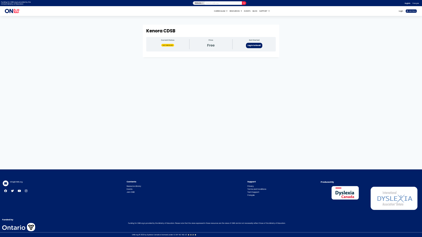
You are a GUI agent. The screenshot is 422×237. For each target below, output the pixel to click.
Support (263, 11)
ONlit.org (135, 235)
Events (247, 11)
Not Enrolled (168, 45)
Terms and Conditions (256, 189)
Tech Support (253, 192)
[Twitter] (12, 191)
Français (251, 195)
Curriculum (219, 11)
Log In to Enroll (254, 45)
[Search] (244, 3)
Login (401, 11)
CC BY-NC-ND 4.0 (180, 235)
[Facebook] (5, 191)
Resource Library (134, 186)
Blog (255, 11)
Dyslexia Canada (153, 235)
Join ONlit (131, 192)
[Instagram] (26, 191)
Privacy (250, 186)
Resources (235, 11)
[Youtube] (19, 191)
